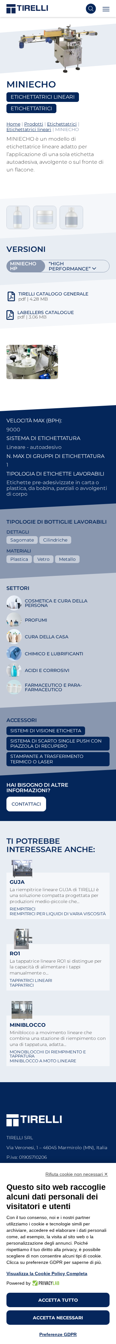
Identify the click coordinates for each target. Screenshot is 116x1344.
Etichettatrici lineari (28, 129)
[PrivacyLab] (45, 1283)
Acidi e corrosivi (47, 670)
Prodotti (33, 124)
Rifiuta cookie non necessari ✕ (76, 1174)
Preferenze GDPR (58, 1334)
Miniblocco (28, 1025)
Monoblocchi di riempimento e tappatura (48, 1053)
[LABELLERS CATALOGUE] (10, 317)
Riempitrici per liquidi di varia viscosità (58, 913)
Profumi (36, 620)
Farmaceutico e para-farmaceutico (53, 687)
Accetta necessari (58, 1318)
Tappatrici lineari (31, 980)
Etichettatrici (62, 124)
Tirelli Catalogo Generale (53, 294)
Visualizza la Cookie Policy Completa (46, 1273)
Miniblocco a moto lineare (43, 1060)
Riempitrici (22, 908)
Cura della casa (46, 637)
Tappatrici (22, 985)
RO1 (15, 953)
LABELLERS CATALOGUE (45, 312)
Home (13, 124)
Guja (17, 882)
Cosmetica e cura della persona (56, 603)
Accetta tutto (58, 1300)
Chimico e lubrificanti (54, 654)
